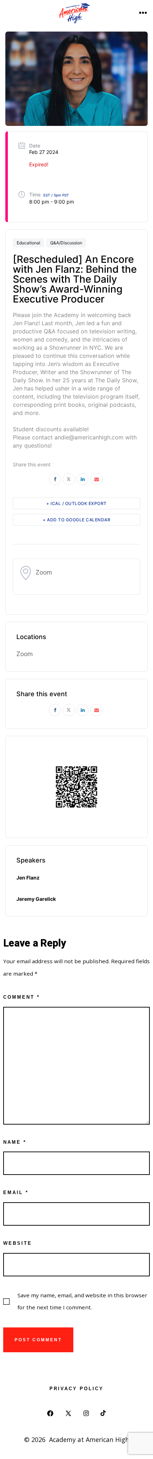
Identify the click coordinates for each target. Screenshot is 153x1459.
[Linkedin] (82, 479)
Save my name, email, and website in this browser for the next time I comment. (82, 1301)
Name (14, 1142)
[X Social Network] (69, 479)
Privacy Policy (76, 1388)
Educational (28, 242)
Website (17, 1243)
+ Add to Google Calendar (76, 519)
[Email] (96, 479)
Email (15, 1192)
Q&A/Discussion (66, 242)
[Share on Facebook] (55, 479)
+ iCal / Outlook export (76, 503)
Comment (21, 997)
